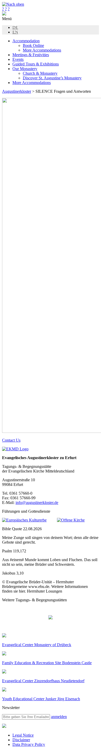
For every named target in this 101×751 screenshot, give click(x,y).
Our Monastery (24, 68)
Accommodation (26, 41)
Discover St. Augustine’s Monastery (52, 78)
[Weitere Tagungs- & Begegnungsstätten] (50, 617)
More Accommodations (42, 50)
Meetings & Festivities (30, 55)
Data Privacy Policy (28, 744)
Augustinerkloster (16, 91)
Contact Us (11, 440)
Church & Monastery (40, 73)
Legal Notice (23, 735)
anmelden (59, 716)
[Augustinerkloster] (4, 14)
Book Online (33, 45)
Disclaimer (21, 740)
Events (18, 59)
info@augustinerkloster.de (37, 502)
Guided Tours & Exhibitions (35, 64)
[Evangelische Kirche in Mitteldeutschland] (4, 726)
